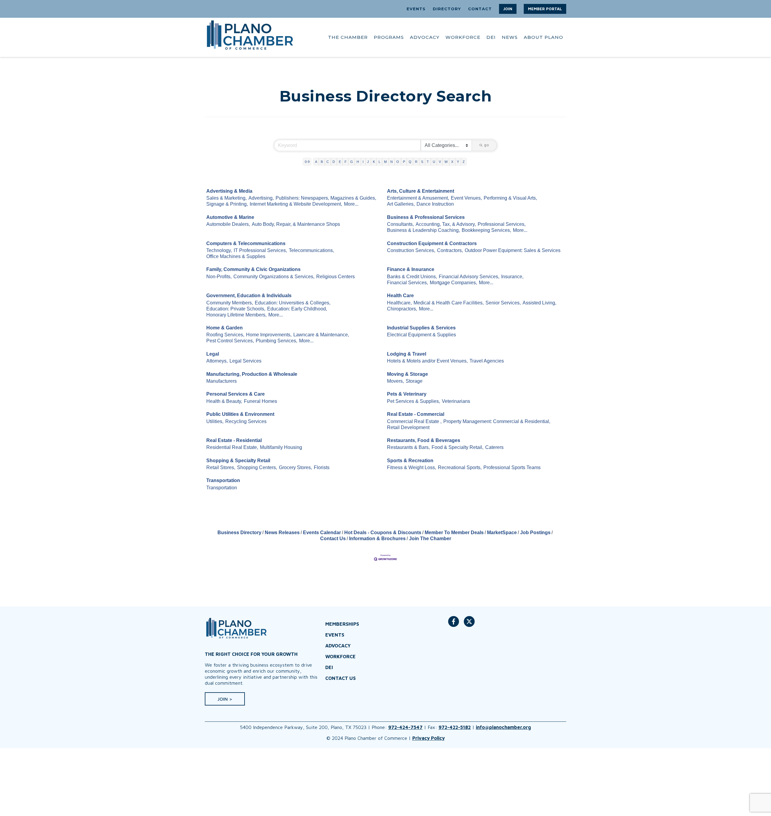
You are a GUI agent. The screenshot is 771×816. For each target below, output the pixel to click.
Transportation (223, 480)
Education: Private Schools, (235, 308)
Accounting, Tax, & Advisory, (446, 224)
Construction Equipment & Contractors (432, 243)
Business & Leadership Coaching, (423, 230)
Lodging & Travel (406, 354)
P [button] (404, 162)
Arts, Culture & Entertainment (420, 191)
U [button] (434, 162)
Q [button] (410, 162)
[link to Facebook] (453, 624)
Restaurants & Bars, (408, 447)
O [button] (397, 162)
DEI (491, 37)
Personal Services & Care (235, 394)
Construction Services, (411, 250)
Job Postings (535, 532)
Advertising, (261, 198)
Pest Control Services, (230, 340)
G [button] (351, 162)
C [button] (327, 162)
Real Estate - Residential (234, 440)
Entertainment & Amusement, (418, 198)
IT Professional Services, (260, 250)
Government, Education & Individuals (249, 295)
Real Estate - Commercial (415, 414)
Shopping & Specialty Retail (238, 460)
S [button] (422, 162)
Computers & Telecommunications (246, 243)
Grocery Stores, (295, 467)
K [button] (374, 162)
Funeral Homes (260, 401)
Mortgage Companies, (453, 282)
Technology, (219, 250)
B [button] (322, 162)
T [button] (428, 162)
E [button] (340, 162)
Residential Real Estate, (232, 447)
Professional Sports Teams (512, 467)
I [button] (363, 162)
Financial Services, (407, 282)
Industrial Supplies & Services (421, 327)
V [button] (440, 162)
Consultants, (400, 224)
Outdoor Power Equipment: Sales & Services (512, 250)
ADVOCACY (424, 37)
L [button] (379, 162)
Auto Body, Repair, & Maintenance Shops (296, 224)
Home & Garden (224, 327)
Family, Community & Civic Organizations (253, 269)
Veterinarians (456, 401)
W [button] (446, 162)
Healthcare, (399, 302)
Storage (414, 381)
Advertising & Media (229, 191)
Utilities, (214, 421)
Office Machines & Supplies (235, 256)
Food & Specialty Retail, (457, 447)
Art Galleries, (401, 204)
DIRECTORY (447, 8)
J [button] (368, 162)
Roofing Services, (225, 334)
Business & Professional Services (426, 217)
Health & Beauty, (224, 401)
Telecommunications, (311, 250)
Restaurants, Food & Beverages (423, 440)
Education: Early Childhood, (297, 308)
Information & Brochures (377, 538)
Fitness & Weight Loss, (411, 467)
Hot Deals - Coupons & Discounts (382, 532)
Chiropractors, (402, 308)
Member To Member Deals (454, 532)
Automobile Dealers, (228, 224)
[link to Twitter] (469, 624)
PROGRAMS (389, 37)
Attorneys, (217, 360)
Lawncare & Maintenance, (321, 334)
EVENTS (416, 8)
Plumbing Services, (276, 340)
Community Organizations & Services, (273, 276)
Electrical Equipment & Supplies (421, 334)
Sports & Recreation (410, 460)
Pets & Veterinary (406, 394)
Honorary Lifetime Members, (236, 314)
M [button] (385, 162)
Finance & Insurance (410, 269)
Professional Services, (502, 224)
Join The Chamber (430, 538)
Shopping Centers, (257, 467)
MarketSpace (502, 532)
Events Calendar (322, 532)
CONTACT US (340, 678)
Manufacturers (221, 381)
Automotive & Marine (230, 217)
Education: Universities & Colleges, (292, 302)
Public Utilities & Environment (240, 414)
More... (351, 204)
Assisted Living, (539, 302)
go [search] (486, 145)
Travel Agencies (487, 360)
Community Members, (229, 302)
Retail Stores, (220, 467)
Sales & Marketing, (226, 198)
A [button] (316, 162)
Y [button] (458, 162)
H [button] (358, 162)
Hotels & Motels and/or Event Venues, (427, 360)
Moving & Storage (407, 374)
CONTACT (480, 8)
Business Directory (239, 532)
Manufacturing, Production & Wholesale (251, 374)
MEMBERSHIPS (342, 624)
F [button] (346, 162)
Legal (212, 354)
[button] (508, 9)
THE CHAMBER (348, 37)
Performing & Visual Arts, (510, 198)
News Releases (282, 532)
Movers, (395, 381)
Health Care (400, 295)
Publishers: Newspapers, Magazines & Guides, (326, 198)
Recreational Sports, (460, 467)
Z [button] (464, 162)
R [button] (416, 162)
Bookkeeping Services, (486, 230)
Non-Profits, (219, 276)
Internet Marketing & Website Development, (296, 204)
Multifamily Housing (281, 447)
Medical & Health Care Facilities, (449, 302)
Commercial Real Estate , (414, 421)
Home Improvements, (269, 334)
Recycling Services (246, 421)
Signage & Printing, (227, 204)
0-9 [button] (307, 162)
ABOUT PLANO (543, 37)
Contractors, (450, 250)
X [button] (452, 162)
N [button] (391, 162)
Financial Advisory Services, (469, 276)
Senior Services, (503, 302)
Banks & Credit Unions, (412, 276)
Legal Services (245, 360)
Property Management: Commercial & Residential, (496, 421)
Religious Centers (335, 276)
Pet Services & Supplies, (413, 401)
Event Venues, (466, 198)
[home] (250, 37)
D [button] (333, 162)
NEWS (510, 37)
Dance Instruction (435, 204)
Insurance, (512, 276)
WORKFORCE (462, 37)
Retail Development (408, 427)
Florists (321, 467)
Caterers (494, 447)
